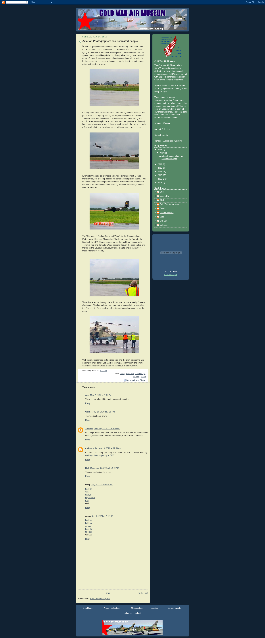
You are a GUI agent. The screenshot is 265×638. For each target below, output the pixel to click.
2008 (160, 183)
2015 (160, 150)
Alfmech (89, 429)
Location (154, 608)
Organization (136, 608)
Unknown (164, 225)
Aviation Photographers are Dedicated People (110, 41)
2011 (160, 172)
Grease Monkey (167, 213)
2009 (160, 179)
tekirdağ (88, 532)
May (162, 153)
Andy (122, 374)
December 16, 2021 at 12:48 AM (104, 468)
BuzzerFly (164, 196)
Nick (87, 468)
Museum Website (162, 123)
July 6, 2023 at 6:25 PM (102, 485)
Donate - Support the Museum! (168, 141)
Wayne (88, 412)
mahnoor (89, 448)
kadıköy (88, 489)
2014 (160, 164)
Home (107, 593)
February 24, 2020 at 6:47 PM (107, 429)
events (136, 376)
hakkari (88, 523)
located (172, 97)
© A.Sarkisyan (170, 275)
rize (86, 501)
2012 (160, 168)
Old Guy (163, 221)
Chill (162, 200)
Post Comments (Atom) (100, 599)
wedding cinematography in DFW (99, 455)
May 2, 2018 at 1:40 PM (100, 395)
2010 (160, 175)
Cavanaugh (140, 374)
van (86, 492)
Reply (87, 403)
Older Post (143, 593)
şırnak (88, 526)
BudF (162, 192)
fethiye (88, 495)
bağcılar (88, 529)
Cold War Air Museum (169, 204)
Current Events (161, 135)
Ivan (162, 217)
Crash (162, 208)
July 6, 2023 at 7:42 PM (102, 516)
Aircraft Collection (162, 129)
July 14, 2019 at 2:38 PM (103, 412)
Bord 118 (130, 374)
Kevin (143, 376)
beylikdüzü (90, 498)
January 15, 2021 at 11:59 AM (108, 448)
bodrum (88, 520)
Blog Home (87, 608)
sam (87, 395)
